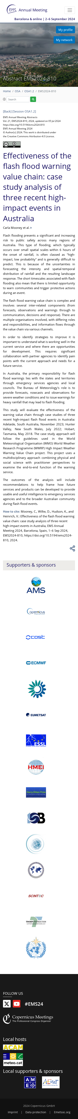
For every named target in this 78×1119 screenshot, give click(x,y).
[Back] (7, 111)
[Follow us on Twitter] (7, 1005)
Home (7, 91)
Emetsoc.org (62, 1112)
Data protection (35, 1112)
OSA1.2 (29, 91)
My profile (65, 30)
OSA (17, 91)
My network (64, 40)
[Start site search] (33, 99)
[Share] (71, 549)
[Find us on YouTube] (16, 1005)
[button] (4, 99)
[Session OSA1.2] (24, 111)
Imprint (13, 1112)
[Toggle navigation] (69, 10)
